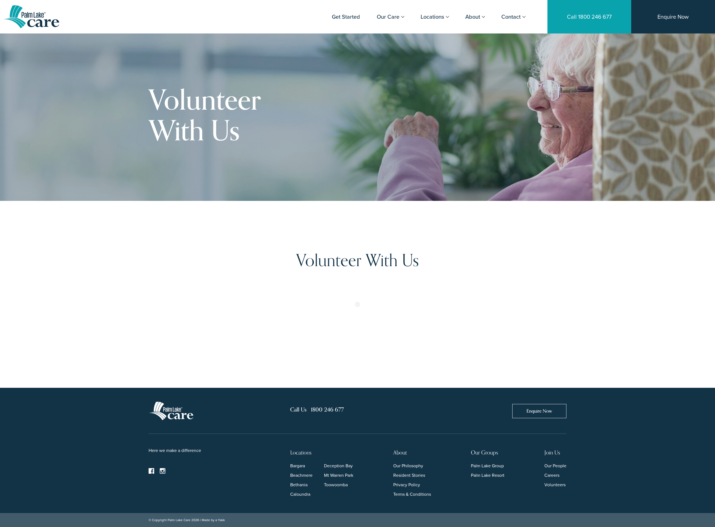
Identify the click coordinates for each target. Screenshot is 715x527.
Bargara (297, 466)
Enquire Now (673, 17)
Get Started (346, 17)
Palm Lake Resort (487, 475)
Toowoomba (336, 485)
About (472, 17)
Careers (551, 475)
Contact (511, 17)
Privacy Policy (406, 485)
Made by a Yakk (213, 520)
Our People (555, 466)
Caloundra (300, 494)
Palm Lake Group (487, 466)
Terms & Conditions (412, 494)
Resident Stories (409, 475)
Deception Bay (338, 466)
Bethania (299, 485)
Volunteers (555, 485)
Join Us (552, 452)
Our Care (388, 17)
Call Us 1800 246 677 (317, 409)
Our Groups (484, 452)
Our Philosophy (408, 466)
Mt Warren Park (338, 475)
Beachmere (301, 475)
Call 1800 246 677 (589, 17)
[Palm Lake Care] (31, 16)
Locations (432, 17)
